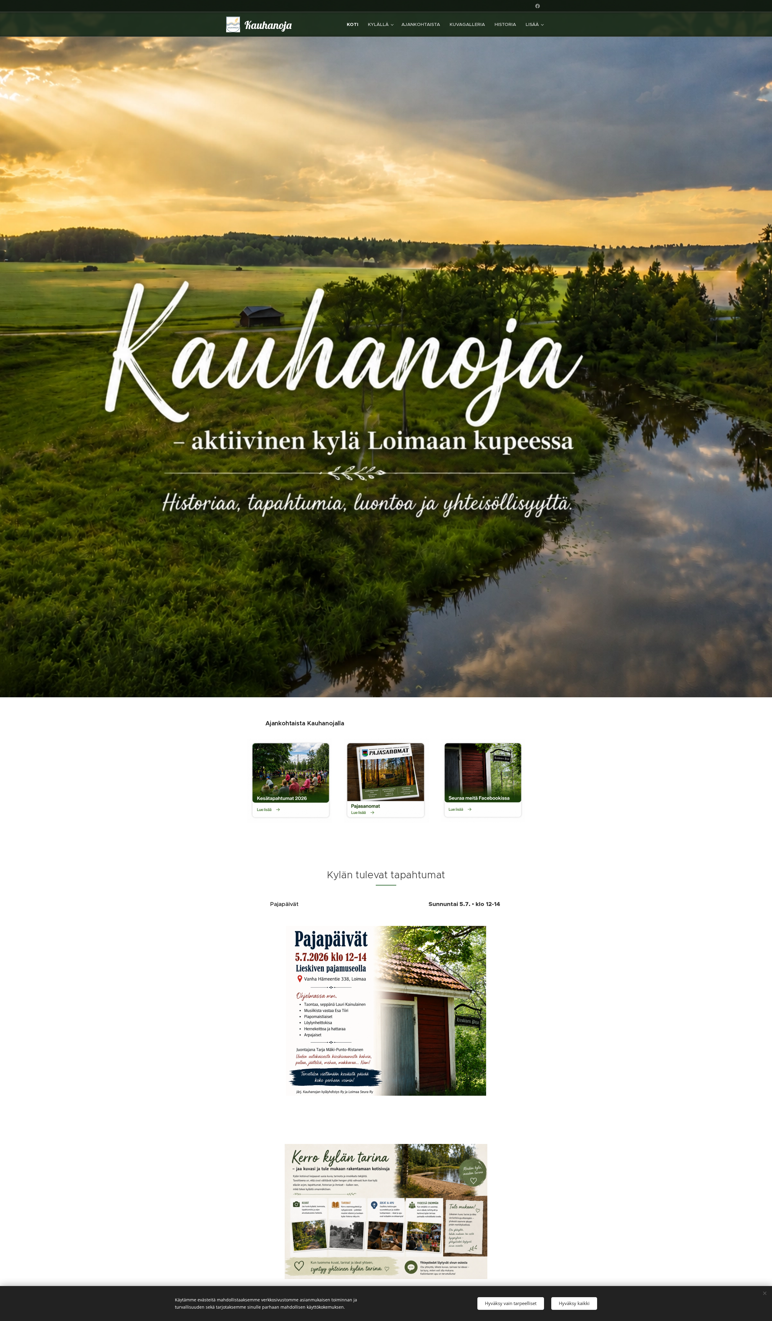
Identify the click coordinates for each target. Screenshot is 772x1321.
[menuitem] (354, 24)
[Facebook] (537, 6)
